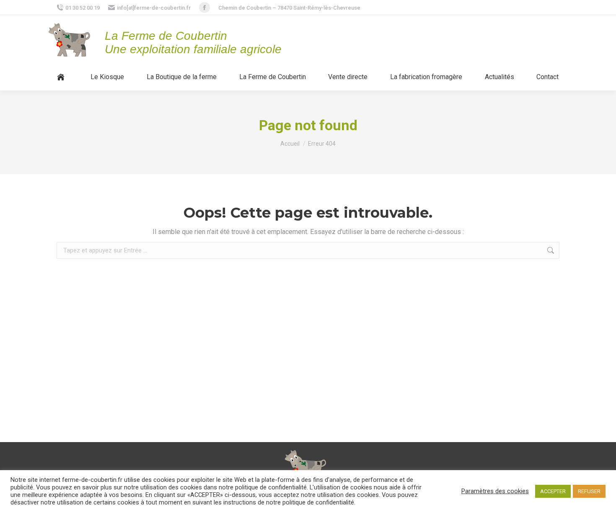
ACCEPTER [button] (553, 491)
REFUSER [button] (589, 491)
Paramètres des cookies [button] (495, 491)
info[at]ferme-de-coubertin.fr (154, 8)
